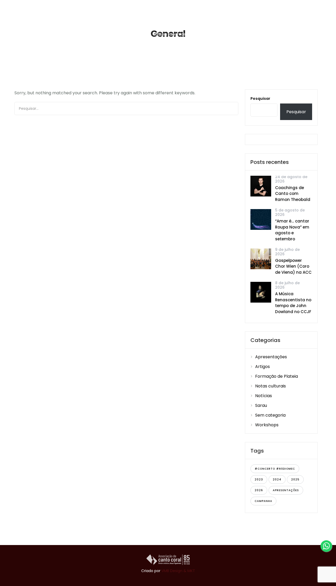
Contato (304, 34)
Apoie (249, 34)
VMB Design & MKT (178, 570)
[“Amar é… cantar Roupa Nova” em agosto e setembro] (260, 219)
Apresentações (271, 357)
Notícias (263, 396)
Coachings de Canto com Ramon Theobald (292, 193)
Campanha (263, 501)
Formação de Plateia (276, 376)
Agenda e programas (213, 34)
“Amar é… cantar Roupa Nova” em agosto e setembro (292, 230)
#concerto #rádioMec (275, 469)
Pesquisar (260, 98)
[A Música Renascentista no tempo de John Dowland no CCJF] (260, 292)
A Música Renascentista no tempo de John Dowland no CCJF (293, 302)
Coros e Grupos (99, 34)
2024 (277, 479)
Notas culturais (270, 386)
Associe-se (278, 34)
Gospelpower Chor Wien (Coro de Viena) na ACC (293, 266)
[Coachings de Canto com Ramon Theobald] (260, 186)
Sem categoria (270, 415)
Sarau (261, 405)
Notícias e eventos (169, 34)
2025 (295, 479)
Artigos (262, 367)
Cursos (133, 34)
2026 (259, 490)
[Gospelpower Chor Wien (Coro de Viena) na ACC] (260, 259)
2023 (259, 479)
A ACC (66, 34)
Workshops (267, 425)
